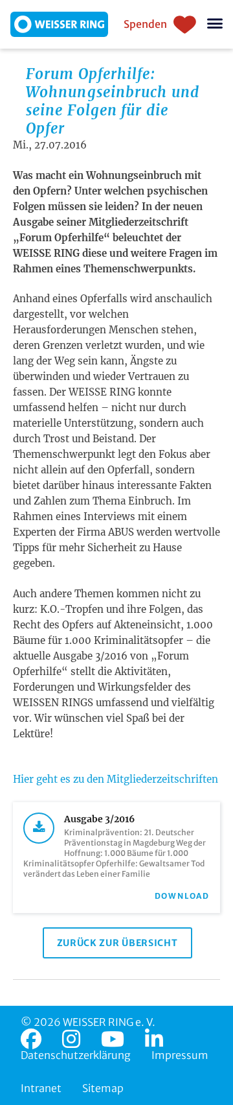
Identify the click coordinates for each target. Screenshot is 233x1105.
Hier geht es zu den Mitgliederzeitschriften (115, 779)
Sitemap (103, 1088)
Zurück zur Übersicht (117, 943)
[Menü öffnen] (215, 24)
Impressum (179, 1055)
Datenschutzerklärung (76, 1055)
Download (182, 896)
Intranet (41, 1088)
